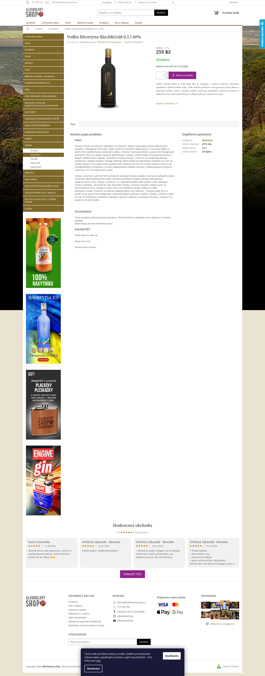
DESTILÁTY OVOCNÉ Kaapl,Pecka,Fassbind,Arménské (41, 104)
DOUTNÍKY (30, 112)
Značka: (134, 42)
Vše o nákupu (125, 2)
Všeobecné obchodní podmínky (85, 621)
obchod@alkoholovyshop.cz (131, 602)
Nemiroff (35, 163)
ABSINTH (29, 172)
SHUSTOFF (36, 167)
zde (98, 660)
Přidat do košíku (184, 75)
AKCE (27, 43)
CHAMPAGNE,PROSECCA (37, 82)
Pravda (34, 150)
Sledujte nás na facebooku (131, 611)
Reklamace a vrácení (79, 613)
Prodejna (107, 2)
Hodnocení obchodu (132, 525)
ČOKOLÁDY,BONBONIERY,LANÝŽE (42, 118)
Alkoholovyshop (125, 620)
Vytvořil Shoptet (231, 666)
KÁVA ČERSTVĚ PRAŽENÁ (37, 125)
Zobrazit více (132, 574)
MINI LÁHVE (31, 179)
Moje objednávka (77, 617)
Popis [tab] (73, 124)
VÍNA (27, 89)
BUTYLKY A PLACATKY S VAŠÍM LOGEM (40, 200)
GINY (27, 69)
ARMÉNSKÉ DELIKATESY (37, 132)
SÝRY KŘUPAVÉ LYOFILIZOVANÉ (40, 96)
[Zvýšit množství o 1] (167, 73)
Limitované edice (33, 36)
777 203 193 (123, 606)
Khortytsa (36, 154)
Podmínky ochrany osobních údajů (86, 625)
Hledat (161, 12)
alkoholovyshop (125, 616)
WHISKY (29, 63)
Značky (28, 208)
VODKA (28, 145)
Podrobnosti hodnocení (109, 42)
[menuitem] (31, 22)
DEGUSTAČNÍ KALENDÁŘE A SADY (42, 186)
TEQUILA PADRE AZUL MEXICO (40, 192)
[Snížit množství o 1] (167, 77)
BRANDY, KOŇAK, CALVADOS (39, 76)
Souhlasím (171, 656)
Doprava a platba (147, 2)
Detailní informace (165, 103)
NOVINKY (29, 49)
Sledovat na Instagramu (222, 623)
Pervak (34, 158)
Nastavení (93, 668)
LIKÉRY (28, 138)
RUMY (28, 56)
